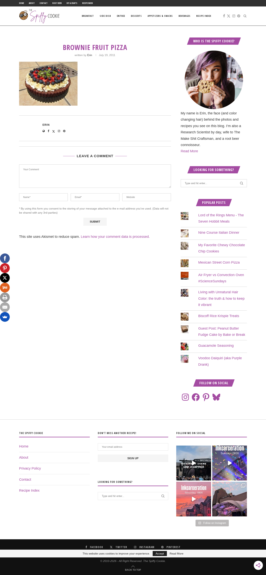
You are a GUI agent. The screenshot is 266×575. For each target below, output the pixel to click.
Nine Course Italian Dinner (218, 232)
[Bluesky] (216, 397)
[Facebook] (224, 16)
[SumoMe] (5, 317)
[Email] (5, 307)
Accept (160, 553)
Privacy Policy (30, 468)
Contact (44, 3)
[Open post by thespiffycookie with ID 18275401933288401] (193, 499)
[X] (5, 278)
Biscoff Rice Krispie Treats (218, 316)
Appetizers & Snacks (160, 16)
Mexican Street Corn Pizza (219, 262)
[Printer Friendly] (5, 297)
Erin (89, 55)
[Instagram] (233, 16)
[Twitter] (228, 16)
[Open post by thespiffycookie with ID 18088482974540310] (193, 463)
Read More (189, 151)
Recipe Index (87, 3)
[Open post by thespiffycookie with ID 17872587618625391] (229, 463)
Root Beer (57, 3)
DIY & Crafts (72, 3)
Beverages (184, 16)
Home (21, 3)
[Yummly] (5, 287)
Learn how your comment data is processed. (115, 237)
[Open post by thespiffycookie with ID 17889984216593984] (229, 499)
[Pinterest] (238, 16)
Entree (121, 16)
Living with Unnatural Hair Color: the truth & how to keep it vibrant (221, 298)
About (32, 3)
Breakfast (88, 16)
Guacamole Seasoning (216, 346)
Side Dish (105, 16)
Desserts (136, 16)
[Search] (245, 16)
